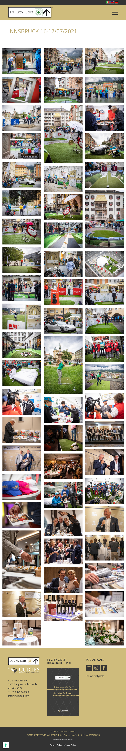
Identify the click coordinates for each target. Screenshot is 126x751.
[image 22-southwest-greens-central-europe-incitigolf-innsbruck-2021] (64, 496)
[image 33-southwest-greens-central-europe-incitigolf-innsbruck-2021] (23, 346)
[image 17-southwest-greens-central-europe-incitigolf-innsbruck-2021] (23, 459)
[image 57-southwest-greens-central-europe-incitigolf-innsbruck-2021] (23, 119)
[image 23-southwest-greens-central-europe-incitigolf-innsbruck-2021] (64, 411)
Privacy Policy (56, 745)
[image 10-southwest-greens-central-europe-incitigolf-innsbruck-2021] (23, 560)
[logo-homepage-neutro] (30, 12)
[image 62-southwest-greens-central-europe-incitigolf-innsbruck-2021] (64, 62)
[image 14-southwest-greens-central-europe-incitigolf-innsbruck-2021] (23, 431)
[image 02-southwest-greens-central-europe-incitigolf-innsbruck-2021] (23, 634)
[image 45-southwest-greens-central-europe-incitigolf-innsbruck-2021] (23, 147)
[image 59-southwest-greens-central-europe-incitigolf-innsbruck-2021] (64, 91)
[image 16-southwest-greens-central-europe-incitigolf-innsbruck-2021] (64, 439)
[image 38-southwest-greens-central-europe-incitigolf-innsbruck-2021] (64, 293)
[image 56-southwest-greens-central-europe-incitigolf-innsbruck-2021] (64, 135)
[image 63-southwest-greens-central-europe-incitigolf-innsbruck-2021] (23, 62)
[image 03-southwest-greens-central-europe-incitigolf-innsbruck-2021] (64, 609)
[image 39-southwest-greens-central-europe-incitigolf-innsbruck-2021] (23, 289)
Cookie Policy (70, 745)
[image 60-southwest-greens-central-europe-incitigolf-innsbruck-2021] (23, 91)
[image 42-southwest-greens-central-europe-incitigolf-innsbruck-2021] (64, 265)
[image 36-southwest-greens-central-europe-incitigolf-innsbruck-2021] (23, 318)
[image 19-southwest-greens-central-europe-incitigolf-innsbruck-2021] (64, 468)
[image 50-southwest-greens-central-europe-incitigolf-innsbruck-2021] (64, 180)
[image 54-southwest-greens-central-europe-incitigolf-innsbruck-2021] (64, 208)
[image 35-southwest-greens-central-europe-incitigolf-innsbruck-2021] (64, 322)
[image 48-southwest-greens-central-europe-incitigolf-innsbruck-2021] (23, 176)
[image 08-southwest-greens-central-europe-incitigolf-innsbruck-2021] (23, 605)
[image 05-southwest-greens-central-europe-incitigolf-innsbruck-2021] (64, 581)
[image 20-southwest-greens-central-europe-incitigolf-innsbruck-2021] (23, 488)
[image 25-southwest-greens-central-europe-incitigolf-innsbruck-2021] (23, 403)
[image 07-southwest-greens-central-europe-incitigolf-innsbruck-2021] (64, 553)
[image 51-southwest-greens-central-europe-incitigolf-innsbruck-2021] (23, 204)
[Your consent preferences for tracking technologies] (6, 745)
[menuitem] (113, 12)
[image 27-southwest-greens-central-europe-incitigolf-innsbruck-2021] (23, 374)
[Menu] (113, 12)
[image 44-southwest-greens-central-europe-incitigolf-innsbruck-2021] (64, 236)
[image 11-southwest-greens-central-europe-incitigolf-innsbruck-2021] (64, 524)
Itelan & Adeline (67, 739)
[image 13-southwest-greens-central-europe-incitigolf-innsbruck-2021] (23, 516)
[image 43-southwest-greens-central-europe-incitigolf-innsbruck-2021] (23, 261)
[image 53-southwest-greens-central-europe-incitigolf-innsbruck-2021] (23, 233)
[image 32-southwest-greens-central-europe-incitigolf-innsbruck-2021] (64, 366)
